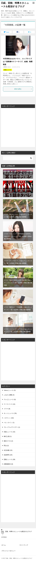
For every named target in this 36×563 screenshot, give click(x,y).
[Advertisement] (18, 126)
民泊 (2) (6, 445)
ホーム (4, 545)
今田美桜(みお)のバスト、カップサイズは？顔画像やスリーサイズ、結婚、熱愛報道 (17, 61)
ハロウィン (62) (9, 418)
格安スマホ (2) (8, 441)
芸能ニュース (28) (9, 459)
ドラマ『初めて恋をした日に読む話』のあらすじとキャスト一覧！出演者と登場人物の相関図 (18, 282)
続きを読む (18, 89)
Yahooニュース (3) (10, 390)
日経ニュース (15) (9, 432)
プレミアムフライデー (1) (12, 427)
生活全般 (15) (8, 450)
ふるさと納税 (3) (9, 395)
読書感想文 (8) (8, 464)
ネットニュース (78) (10, 413)
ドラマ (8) (7, 409)
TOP (16, 532)
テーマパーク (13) (9, 404)
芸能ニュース (7, 70)
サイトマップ (24, 545)
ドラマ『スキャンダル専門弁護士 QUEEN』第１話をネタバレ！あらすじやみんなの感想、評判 (18, 192)
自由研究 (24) (8, 455)
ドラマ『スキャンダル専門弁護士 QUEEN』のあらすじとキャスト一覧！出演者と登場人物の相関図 (18, 236)
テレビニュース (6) (10, 399)
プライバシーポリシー (9, 551)
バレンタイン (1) (9, 422)
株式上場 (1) (8, 436)
